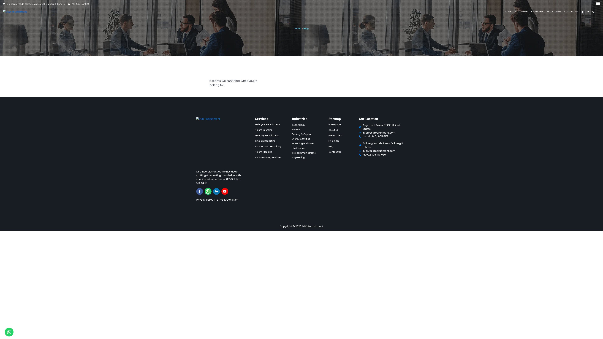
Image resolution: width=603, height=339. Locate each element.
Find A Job (334, 141)
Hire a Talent (335, 135)
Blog (331, 146)
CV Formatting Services (268, 157)
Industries (552, 11)
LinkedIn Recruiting (265, 141)
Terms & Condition (226, 200)
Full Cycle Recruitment (267, 124)
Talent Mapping (263, 151)
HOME (508, 11)
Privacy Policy (204, 200)
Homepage (335, 124)
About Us (333, 130)
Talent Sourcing (263, 130)
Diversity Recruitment (267, 135)
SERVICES (536, 11)
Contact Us (571, 11)
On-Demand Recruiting (268, 146)
